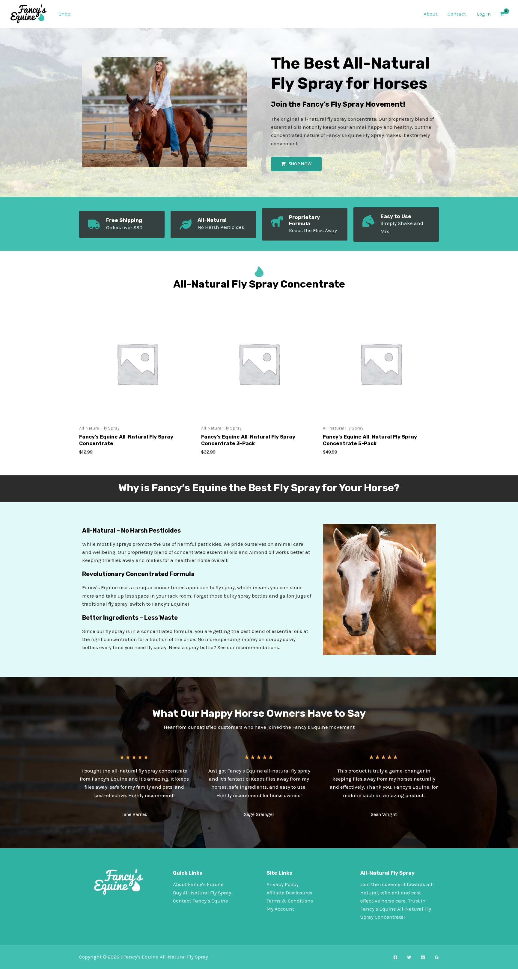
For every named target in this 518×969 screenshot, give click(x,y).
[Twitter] (409, 957)
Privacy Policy (282, 884)
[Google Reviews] (437, 957)
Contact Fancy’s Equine (200, 901)
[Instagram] (423, 957)
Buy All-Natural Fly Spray (202, 893)
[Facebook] (395, 957)
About (430, 14)
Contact (457, 14)
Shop (64, 14)
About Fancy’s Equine (198, 884)
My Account (280, 909)
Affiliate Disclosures (289, 893)
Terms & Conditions (289, 901)
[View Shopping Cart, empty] (502, 14)
